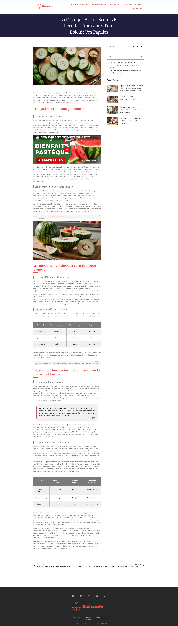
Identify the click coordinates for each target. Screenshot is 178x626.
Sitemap (99, 618)
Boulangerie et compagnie (132, 4)
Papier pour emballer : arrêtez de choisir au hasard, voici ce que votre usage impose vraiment (131, 88)
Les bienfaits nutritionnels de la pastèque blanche (124, 67)
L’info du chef (137, 8)
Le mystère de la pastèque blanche (122, 62)
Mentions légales (88, 618)
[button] (141, 56)
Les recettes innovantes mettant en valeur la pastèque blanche (125, 72)
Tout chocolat (114, 4)
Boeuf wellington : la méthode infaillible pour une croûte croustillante (130, 121)
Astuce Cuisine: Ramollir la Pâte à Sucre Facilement (61, 216)
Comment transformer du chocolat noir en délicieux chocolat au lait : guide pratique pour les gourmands (73, 363)
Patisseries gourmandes (80, 4)
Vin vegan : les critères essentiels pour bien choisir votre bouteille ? (129, 109)
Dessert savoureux (99, 4)
